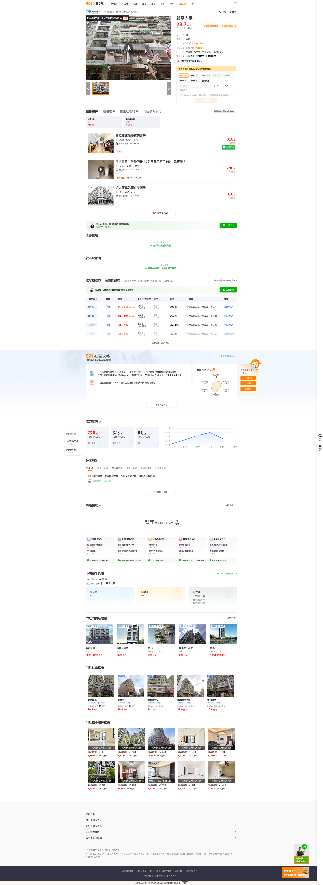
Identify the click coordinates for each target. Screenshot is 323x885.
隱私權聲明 (202, 95)
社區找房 (183, 4)
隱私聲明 (177, 883)
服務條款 (194, 95)
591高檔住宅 (191, 871)
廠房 (172, 4)
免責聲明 (147, 876)
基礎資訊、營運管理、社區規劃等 (201, 56)
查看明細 (228, 307)
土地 (144, 4)
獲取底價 (229, 147)
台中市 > (119, 12)
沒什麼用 (248, 389)
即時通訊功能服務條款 (215, 95)
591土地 (154, 871)
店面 (153, 4)
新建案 (114, 4)
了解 (125, 18)
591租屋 (178, 871)
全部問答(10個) (160, 492)
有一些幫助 (248, 383)
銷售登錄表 (224, 280)
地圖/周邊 (229, 505)
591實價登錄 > (110, 12)
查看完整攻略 (161, 405)
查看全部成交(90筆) (160, 343)
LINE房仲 (230, 225)
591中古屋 (166, 871)
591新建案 (141, 871)
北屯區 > (126, 12)
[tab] (93, 280)
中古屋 (125, 4)
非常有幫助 (248, 378)
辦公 (162, 4)
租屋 (135, 4)
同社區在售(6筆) (160, 213)
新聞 (194, 4)
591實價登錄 (127, 871)
